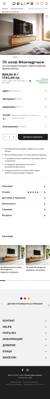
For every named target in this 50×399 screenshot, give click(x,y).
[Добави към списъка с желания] (47, 16)
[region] (25, 35)
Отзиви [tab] (24, 192)
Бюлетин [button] (9, 357)
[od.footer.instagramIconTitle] (27, 370)
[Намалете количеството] (5, 137)
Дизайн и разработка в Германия (25, 304)
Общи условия (15, 382)
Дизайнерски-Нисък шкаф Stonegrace (11, 268)
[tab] (24, 187)
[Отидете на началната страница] (23, 3)
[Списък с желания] (42, 3)
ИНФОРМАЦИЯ (12, 339)
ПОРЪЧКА (9, 333)
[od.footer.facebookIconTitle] (22, 370)
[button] (25, 342)
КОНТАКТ (9, 320)
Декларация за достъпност (34, 384)
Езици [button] (7, 351)
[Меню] (4, 3)
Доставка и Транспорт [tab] (14, 198)
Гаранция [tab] (7, 210)
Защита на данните (30, 382)
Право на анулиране (13, 384)
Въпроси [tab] (7, 215)
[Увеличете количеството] (13, 137)
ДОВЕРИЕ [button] (9, 345)
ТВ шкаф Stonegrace (36, 267)
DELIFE (7, 326)
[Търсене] (37, 3)
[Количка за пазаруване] (46, 3)
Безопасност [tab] (9, 204)
